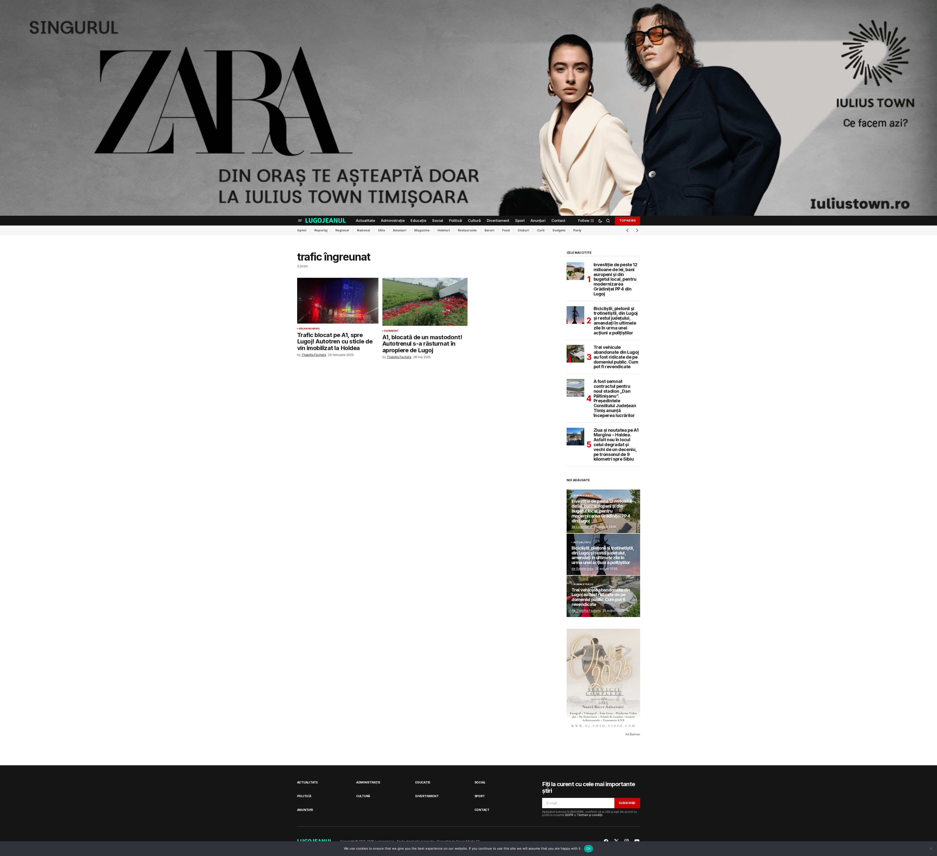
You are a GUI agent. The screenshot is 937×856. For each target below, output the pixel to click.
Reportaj (321, 230)
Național (363, 230)
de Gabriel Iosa (582, 568)
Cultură (363, 796)
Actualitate (582, 542)
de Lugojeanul (582, 527)
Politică (304, 796)
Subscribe (627, 803)
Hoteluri (444, 230)
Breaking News (309, 328)
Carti (541, 230)
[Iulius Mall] (468, 108)
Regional (342, 230)
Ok (588, 848)
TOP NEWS (627, 220)
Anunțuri (399, 230)
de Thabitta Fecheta (586, 610)
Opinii (301, 230)
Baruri (489, 230)
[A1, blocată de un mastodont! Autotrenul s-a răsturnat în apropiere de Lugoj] (425, 302)
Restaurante (467, 230)
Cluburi (523, 230)
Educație (422, 782)
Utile (381, 230)
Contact (482, 810)
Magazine (422, 230)
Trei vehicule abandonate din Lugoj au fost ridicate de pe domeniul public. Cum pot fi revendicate (616, 357)
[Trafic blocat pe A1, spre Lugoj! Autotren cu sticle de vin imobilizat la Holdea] (337, 301)
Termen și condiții (589, 815)
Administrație (583, 495)
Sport (480, 796)
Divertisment (426, 796)
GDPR (569, 815)
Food (506, 230)
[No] (930, 848)
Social (480, 782)
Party (577, 230)
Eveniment (391, 331)
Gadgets (558, 230)
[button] (300, 221)
